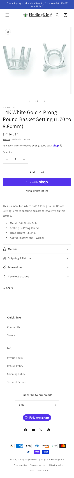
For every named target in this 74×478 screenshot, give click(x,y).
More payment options (37, 190)
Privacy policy (20, 465)
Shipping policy (56, 465)
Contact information (38, 470)
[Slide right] (45, 101)
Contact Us (13, 327)
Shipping (6, 139)
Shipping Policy (16, 374)
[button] (7, 15)
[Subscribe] (55, 405)
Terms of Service (16, 382)
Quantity (7, 152)
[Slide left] (29, 101)
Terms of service (37, 465)
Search (11, 335)
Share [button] (9, 287)
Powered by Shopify (38, 459)
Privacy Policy (15, 357)
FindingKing (23, 459)
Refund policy (57, 459)
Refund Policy (15, 365)
